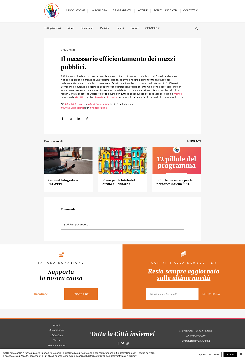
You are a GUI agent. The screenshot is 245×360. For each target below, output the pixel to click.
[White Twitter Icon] (122, 343)
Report (134, 28)
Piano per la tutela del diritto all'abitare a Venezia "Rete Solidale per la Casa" (122, 182)
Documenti (87, 28)
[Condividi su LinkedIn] (78, 118)
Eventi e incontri (56, 345)
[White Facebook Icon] (118, 343)
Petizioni (105, 28)
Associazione (56, 330)
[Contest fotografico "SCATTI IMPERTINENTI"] (68, 160)
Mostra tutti (194, 141)
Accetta (230, 354)
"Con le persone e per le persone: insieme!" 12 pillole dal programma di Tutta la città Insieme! (175, 182)
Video (71, 28)
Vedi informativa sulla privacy (121, 355)
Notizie (56, 340)
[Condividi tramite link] (86, 118)
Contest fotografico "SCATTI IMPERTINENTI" (63, 182)
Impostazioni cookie (208, 354)
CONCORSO (152, 28)
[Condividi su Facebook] (62, 118)
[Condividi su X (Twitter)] (70, 118)
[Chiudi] (241, 354)
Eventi (120, 28)
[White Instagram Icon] (127, 343)
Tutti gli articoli (52, 28)
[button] (196, 28)
